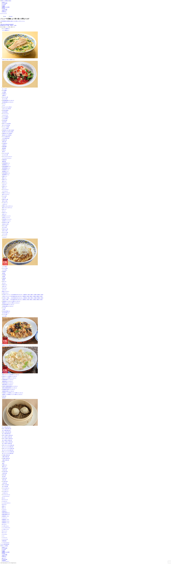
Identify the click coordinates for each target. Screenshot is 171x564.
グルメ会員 (4, 4)
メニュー (3, 5)
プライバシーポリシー (5, 561)
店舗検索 (3, 6)
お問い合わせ (4, 11)
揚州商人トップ (4, 2)
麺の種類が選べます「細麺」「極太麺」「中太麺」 (8, 25)
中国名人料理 (2, 24)
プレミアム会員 (4, 3)
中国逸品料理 (7, 24)
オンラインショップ (3, 13)
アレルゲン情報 (2, 544)
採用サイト (4, 10)
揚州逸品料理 (11, 24)
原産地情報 (7, 544)
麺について (4, 558)
